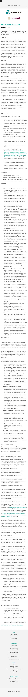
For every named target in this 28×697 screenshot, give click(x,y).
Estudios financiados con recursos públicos (14, 657)
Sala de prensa (10, 5)
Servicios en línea (14, 634)
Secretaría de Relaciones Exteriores (14, 682)
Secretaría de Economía (14, 681)
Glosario (14, 667)
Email (10, 27)
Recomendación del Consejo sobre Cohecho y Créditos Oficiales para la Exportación (15, 155)
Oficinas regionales (14, 639)
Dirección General (14, 638)
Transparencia (14, 645)
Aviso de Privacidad (14, 671)
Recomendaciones (14, 656)
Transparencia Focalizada (14, 652)
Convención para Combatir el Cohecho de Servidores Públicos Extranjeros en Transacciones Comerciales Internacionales (14, 152)
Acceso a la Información (14, 649)
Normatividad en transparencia (14, 646)
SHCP (14, 18)
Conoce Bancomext (14, 635)
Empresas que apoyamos (14, 637)
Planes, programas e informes (14, 659)
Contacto (15, 5)
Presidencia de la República (14, 678)
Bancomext (14, 12)
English (19, 5)
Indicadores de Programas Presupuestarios (14, 655)
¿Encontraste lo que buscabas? (14, 664)
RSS (14, 670)
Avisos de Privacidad (14, 648)
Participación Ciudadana (14, 653)
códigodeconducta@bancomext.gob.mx (17, 507)
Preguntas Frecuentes (14, 666)
